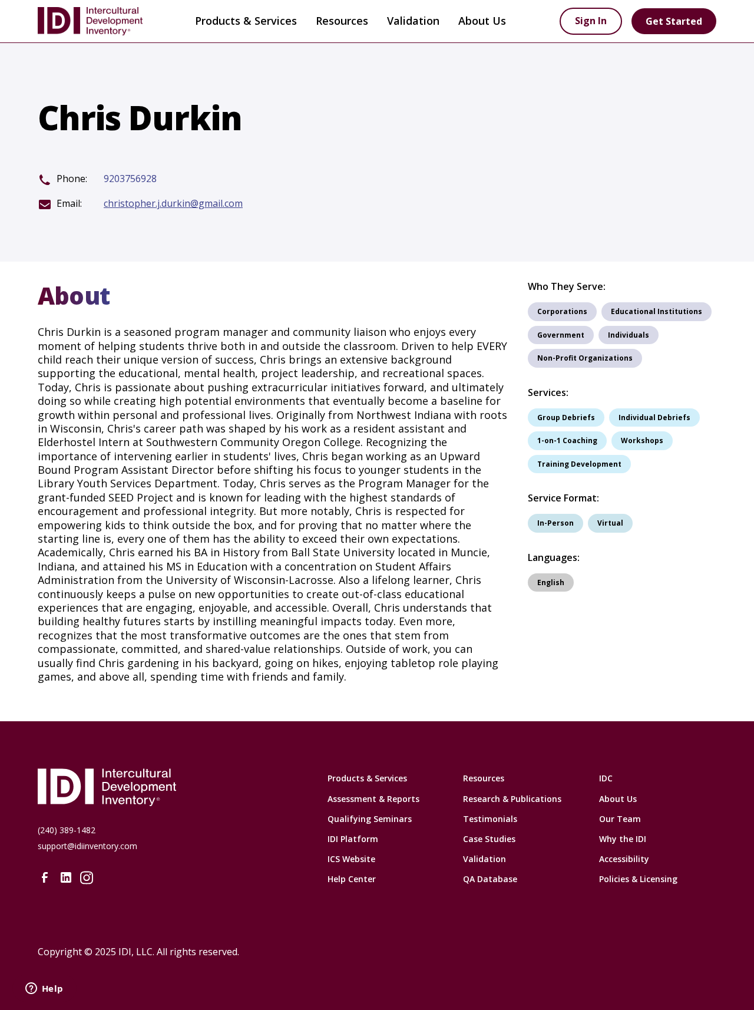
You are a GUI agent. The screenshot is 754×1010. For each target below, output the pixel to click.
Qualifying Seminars (370, 818)
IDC (606, 778)
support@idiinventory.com (87, 845)
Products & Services (246, 21)
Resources (483, 778)
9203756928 (130, 179)
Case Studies (489, 838)
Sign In (591, 20)
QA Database (490, 878)
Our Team (620, 818)
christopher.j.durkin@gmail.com (173, 203)
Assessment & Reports (373, 798)
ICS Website (351, 858)
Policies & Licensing (638, 878)
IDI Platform (353, 838)
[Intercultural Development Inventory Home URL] (167, 787)
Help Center (352, 878)
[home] (100, 21)
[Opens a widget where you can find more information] (44, 989)
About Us (618, 798)
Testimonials (490, 818)
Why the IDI (622, 838)
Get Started (674, 21)
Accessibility (624, 858)
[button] (246, 21)
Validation (413, 21)
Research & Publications (512, 798)
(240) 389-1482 (66, 830)
